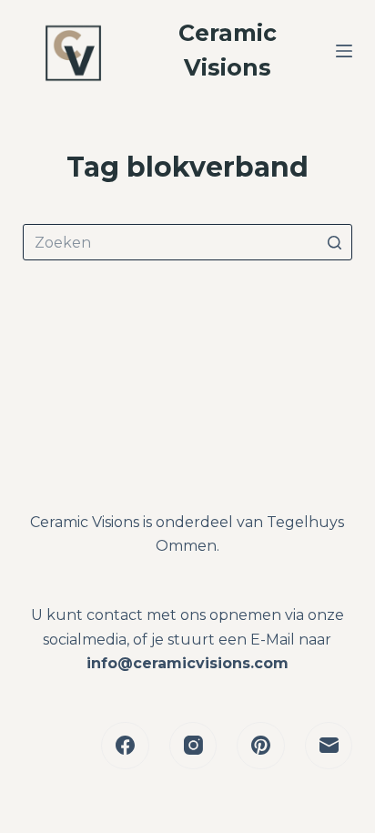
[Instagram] (193, 746)
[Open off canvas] (344, 51)
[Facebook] (125, 746)
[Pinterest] (261, 746)
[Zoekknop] (334, 242)
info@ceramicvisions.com (187, 663)
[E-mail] (329, 746)
